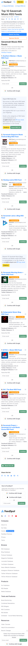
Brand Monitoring (6, 600)
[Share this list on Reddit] (15, 19)
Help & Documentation (8, 627)
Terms (3, 540)
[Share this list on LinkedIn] (12, 19)
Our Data (4, 528)
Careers (7, 531)
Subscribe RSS (5, 80)
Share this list (6, 472)
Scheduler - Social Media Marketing (11, 615)
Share (2, 19)
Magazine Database (7, 558)
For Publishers (5, 585)
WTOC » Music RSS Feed (12, 350)
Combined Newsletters (8, 603)
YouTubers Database (7, 564)
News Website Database (8, 567)
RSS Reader (4, 588)
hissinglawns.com (19, 186)
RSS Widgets (5, 606)
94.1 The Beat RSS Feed (12, 389)
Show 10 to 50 (9, 465)
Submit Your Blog (14, 34)
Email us (6, 127)
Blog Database (5, 552)
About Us (4, 525)
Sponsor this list (14, 38)
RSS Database (5, 549)
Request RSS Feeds (9, 6)
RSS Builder (4, 612)
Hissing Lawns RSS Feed (12, 180)
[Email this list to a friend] (18, 19)
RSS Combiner (5, 609)
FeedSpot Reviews (6, 534)
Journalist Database (7, 561)
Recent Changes (6, 630)
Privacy (3, 537)
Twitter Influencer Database (9, 573)
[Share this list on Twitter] (9, 19)
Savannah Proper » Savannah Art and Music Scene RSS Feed (10, 427)
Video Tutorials (5, 624)
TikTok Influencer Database (9, 576)
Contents (16, 16)
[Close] (27, 631)
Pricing (20, 2)
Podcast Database (6, 555)
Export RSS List (21, 6)
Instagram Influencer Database (10, 570)
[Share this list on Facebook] (6, 19)
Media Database (6, 591)
